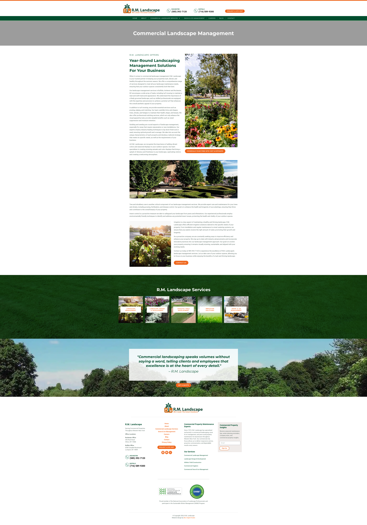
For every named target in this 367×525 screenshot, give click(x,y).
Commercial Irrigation (191, 466)
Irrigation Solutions (210, 309)
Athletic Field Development (183, 309)
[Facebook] (166, 452)
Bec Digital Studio (189, 518)
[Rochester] (169, 11)
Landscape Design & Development (157, 309)
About (143, 18)
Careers (211, 18)
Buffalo (202, 9)
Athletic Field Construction (192, 462)
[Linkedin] (163, 452)
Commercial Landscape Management (196, 455)
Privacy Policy (166, 442)
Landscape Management (130, 309)
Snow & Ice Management (194, 18)
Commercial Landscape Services (164, 18)
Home (134, 18)
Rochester (175, 9)
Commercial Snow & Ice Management (196, 469)
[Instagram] (170, 452)
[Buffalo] (196, 11)
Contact (231, 18)
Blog (221, 18)
